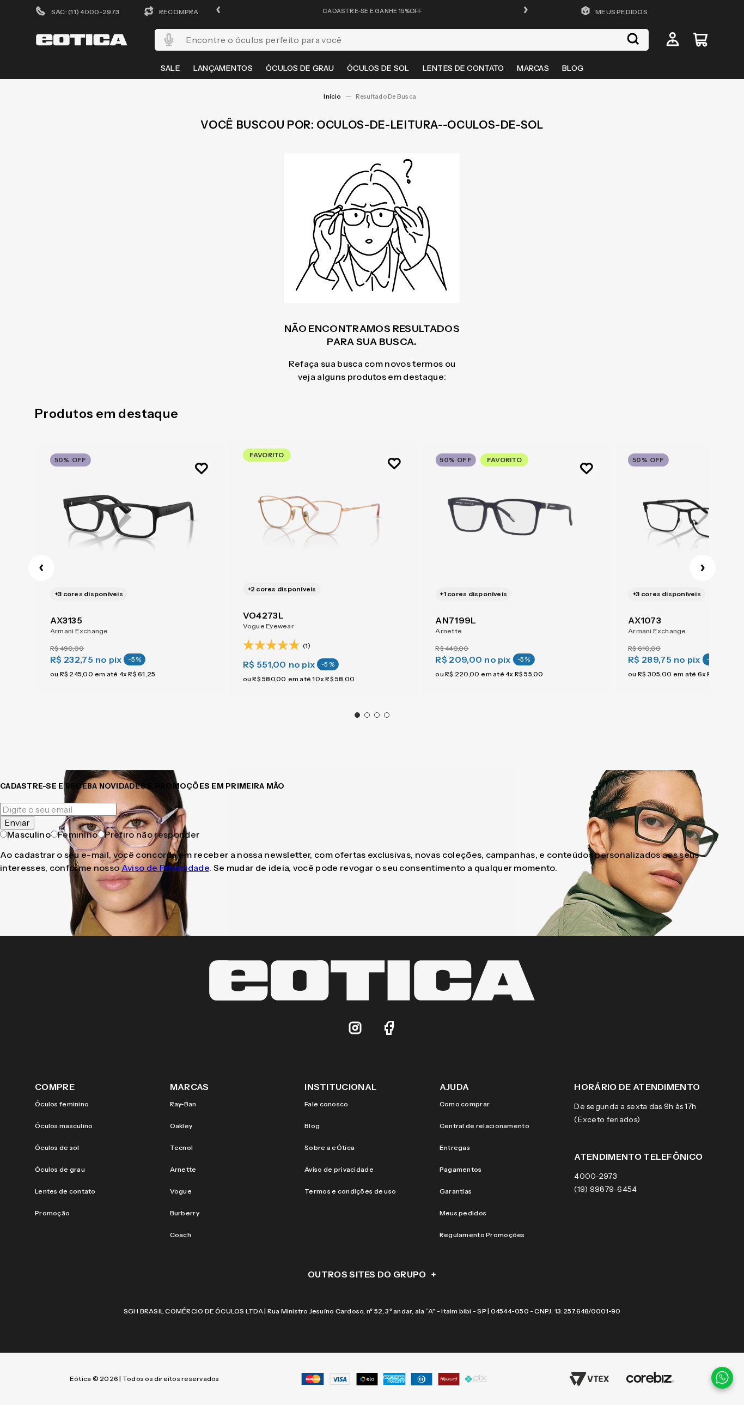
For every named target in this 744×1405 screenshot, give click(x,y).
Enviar (17, 822)
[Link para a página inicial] (332, 96)
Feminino (78, 834)
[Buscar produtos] (633, 39)
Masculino (29, 834)
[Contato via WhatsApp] (722, 1378)
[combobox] (402, 40)
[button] (218, 11)
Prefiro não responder (152, 834)
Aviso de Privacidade (165, 867)
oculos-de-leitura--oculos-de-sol (388, 96)
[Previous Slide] (41, 568)
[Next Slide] (703, 568)
